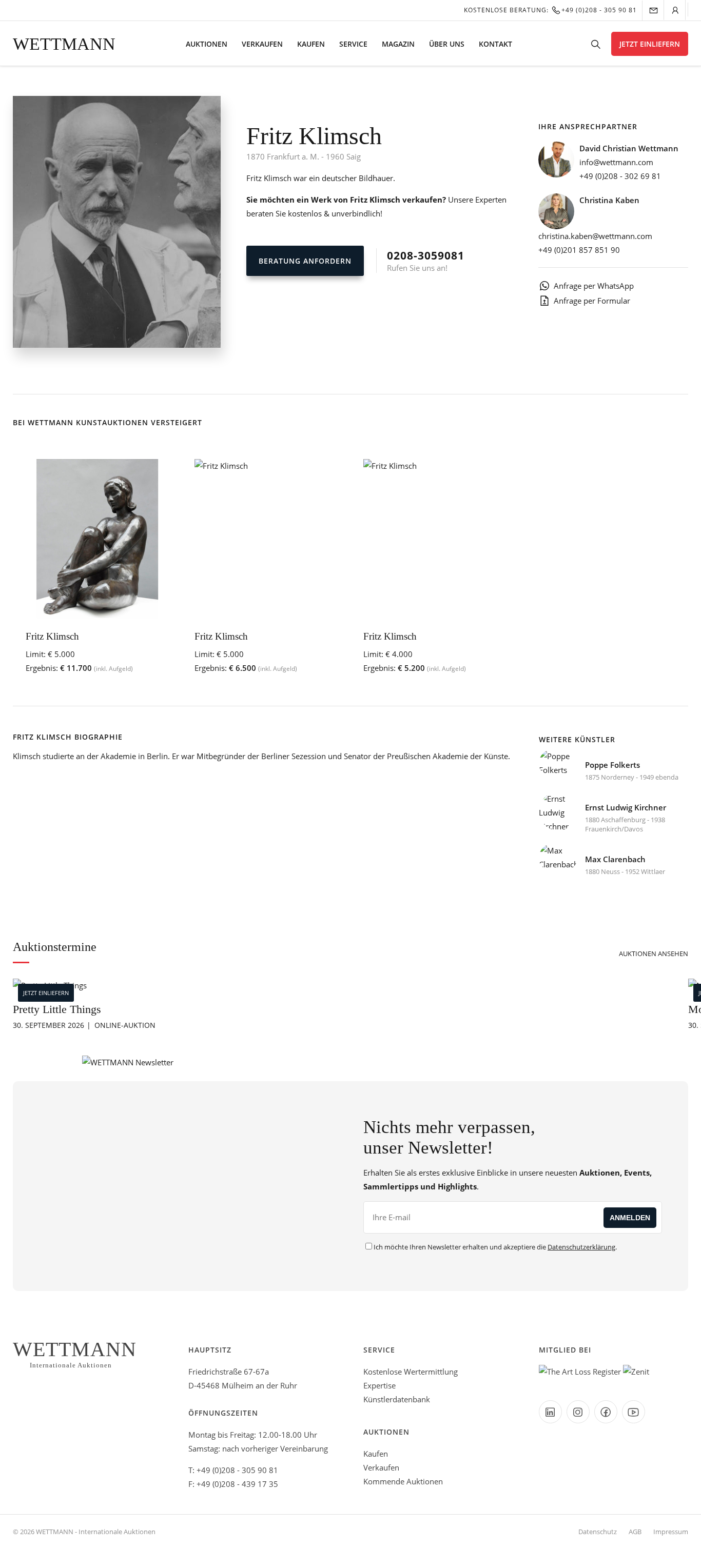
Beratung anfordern (305, 261)
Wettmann (64, 43)
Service (353, 44)
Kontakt (495, 44)
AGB (635, 1531)
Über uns (446, 44)
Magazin (398, 44)
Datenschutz (597, 1531)
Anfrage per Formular (592, 300)
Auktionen (206, 44)
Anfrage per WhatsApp (594, 286)
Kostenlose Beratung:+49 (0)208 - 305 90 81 (550, 10)
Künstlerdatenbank (396, 1399)
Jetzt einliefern (649, 44)
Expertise (379, 1385)
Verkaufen (262, 44)
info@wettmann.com (616, 162)
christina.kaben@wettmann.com (595, 236)
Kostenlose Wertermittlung (410, 1371)
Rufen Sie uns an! (425, 260)
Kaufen (311, 44)
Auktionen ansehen (653, 953)
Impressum (670, 1531)
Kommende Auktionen (403, 1481)
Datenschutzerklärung (581, 1247)
